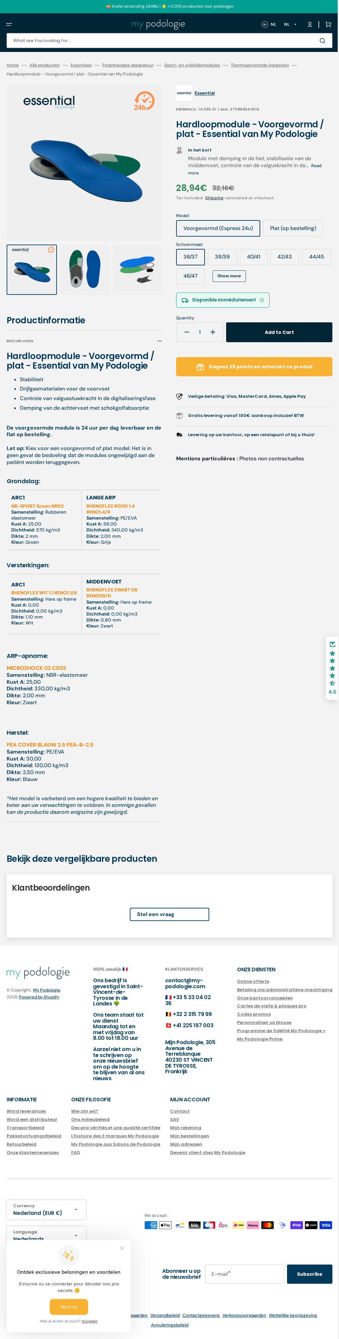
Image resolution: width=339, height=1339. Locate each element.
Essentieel (81, 65)
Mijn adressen (186, 1144)
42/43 (284, 259)
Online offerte (243, 981)
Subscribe (300, 1274)
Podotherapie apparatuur (128, 65)
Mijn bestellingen (189, 1135)
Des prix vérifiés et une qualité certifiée (115, 1128)
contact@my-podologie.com (179, 983)
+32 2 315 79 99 (185, 1014)
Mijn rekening (185, 1128)
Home (13, 65)
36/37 (189, 259)
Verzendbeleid (160, 1315)
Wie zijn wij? (84, 1111)
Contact (180, 1111)
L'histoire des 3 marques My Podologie (115, 1135)
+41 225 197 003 (186, 1025)
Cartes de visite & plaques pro (262, 1006)
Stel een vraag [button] (151, 914)
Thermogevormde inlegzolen (260, 65)
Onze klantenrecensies (33, 1152)
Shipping (210, 198)
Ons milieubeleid (90, 1119)
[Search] (313, 40)
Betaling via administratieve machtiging (274, 989)
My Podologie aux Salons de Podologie (115, 1144)
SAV (174, 1119)
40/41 (252, 259)
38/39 (221, 259)
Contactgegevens (196, 1315)
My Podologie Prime (249, 1039)
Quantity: (180, 318)
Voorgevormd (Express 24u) (213, 231)
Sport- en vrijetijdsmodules (192, 65)
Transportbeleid (25, 1128)
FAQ (75, 1152)
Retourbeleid (21, 1144)
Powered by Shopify (39, 996)
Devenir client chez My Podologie (207, 1152)
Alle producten (44, 65)
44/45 (190, 278)
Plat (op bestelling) (291, 231)
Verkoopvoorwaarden (239, 1315)
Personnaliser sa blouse (254, 1022)
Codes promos (244, 1014)
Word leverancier (26, 1111)
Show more (256, 276)
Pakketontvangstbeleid (34, 1135)
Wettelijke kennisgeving (288, 1315)
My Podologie (46, 990)
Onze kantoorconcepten (255, 997)
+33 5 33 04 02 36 (181, 1000)
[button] (9, 24)
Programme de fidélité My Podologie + (271, 1031)
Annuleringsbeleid (164, 1325)
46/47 (221, 278)
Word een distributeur (32, 1119)
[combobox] (164, 40)
